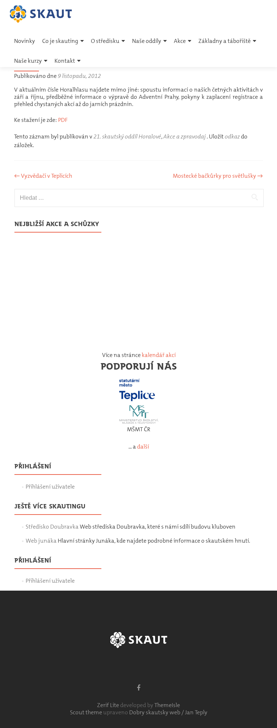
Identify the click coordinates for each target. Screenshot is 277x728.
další (143, 446)
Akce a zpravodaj (184, 136)
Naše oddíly (146, 41)
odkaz (232, 136)
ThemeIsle (167, 705)
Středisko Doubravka (52, 526)
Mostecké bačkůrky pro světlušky (218, 176)
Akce (180, 41)
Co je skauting (60, 41)
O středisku (105, 41)
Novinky (24, 41)
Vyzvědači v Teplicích (43, 176)
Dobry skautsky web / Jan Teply (168, 712)
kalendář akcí (159, 355)
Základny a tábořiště (224, 41)
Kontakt (64, 61)
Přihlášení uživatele (50, 486)
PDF (63, 120)
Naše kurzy (28, 61)
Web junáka (41, 540)
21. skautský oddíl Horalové (127, 136)
